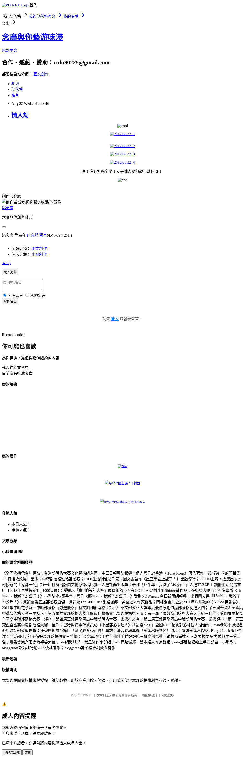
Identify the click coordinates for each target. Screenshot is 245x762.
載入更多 (10, 272)
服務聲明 (168, 695)
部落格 (17, 89)
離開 (27, 752)
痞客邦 (32, 235)
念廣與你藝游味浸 (32, 37)
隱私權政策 (149, 695)
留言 (43, 235)
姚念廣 (7, 208)
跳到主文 (9, 50)
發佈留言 (10, 301)
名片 (15, 95)
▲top (6, 263)
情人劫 (20, 115)
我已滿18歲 (12, 752)
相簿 (15, 84)
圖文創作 (41, 74)
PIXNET (86, 695)
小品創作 (39, 254)
